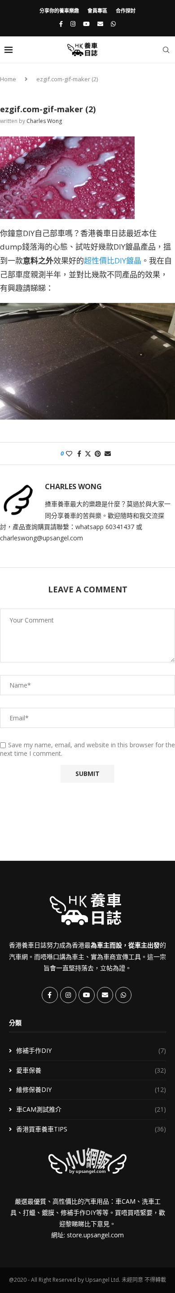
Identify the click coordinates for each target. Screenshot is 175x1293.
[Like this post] (69, 453)
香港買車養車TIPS (91, 1129)
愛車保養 (91, 1070)
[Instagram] (72, 24)
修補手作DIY (91, 1050)
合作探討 (126, 10)
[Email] (100, 24)
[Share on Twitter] (88, 453)
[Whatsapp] (113, 24)
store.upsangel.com (95, 1235)
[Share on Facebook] (79, 453)
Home (8, 79)
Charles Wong (44, 121)
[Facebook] (61, 24)
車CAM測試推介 (91, 1109)
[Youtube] (86, 24)
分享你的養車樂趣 (59, 10)
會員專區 (97, 10)
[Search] (166, 50)
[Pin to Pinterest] (98, 453)
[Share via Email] (108, 453)
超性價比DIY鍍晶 (112, 260)
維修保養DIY (91, 1089)
